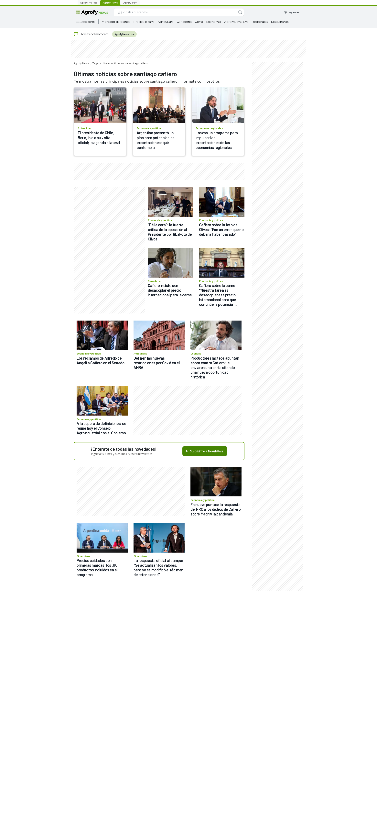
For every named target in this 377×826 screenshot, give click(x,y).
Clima (199, 22)
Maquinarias (279, 22)
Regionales (260, 22)
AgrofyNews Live (236, 22)
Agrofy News (81, 63)
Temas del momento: (94, 34)
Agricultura (166, 22)
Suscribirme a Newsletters (206, 451)
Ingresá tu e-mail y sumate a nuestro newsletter (121, 454)
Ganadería (184, 22)
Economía (213, 22)
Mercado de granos (116, 22)
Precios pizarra (144, 22)
